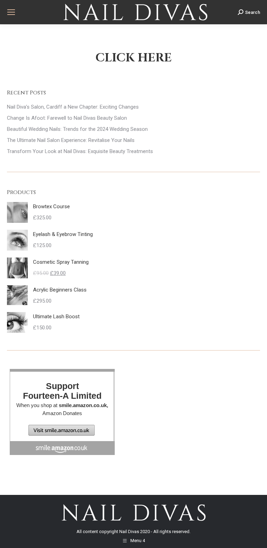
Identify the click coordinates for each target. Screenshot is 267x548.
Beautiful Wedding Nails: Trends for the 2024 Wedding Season (77, 129)
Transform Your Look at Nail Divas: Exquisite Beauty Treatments (80, 151)
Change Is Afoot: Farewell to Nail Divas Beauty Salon (67, 118)
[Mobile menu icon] (11, 12)
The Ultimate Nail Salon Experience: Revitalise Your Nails (71, 140)
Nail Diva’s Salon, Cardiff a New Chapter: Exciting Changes (73, 107)
